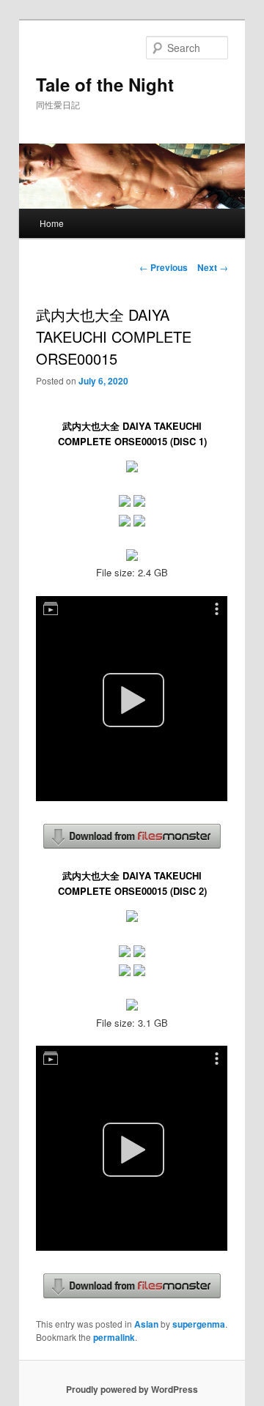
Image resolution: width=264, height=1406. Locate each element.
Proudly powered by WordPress (132, 1389)
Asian (146, 1324)
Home (52, 223)
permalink (114, 1337)
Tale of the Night (105, 84)
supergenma (198, 1324)
